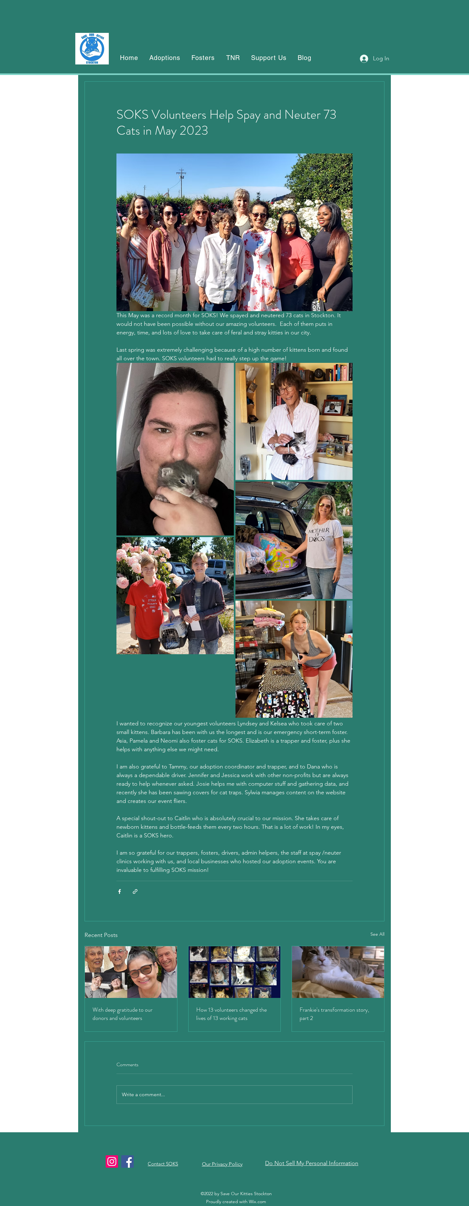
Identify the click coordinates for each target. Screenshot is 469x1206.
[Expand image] (175, 449)
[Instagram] (112, 1161)
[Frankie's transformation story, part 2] (338, 972)
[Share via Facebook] (119, 891)
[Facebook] (127, 1161)
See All (377, 934)
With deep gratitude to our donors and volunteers (123, 1014)
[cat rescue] (235, 972)
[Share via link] (135, 891)
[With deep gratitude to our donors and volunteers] (131, 972)
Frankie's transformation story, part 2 (334, 1014)
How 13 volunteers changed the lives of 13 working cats (231, 1014)
